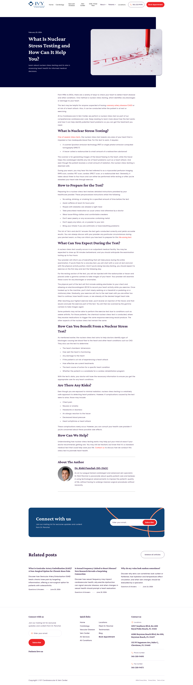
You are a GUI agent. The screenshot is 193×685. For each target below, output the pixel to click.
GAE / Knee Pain (93, 4)
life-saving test (125, 237)
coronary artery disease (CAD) (119, 105)
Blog (101, 633)
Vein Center (82, 4)
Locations (122, 5)
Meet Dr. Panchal (106, 626)
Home (51, 5)
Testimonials (104, 630)
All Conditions (86, 640)
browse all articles (153, 555)
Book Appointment (155, 5)
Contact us (100, 448)
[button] (103, 4)
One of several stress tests (69, 137)
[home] (37, 5)
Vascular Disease (71, 4)
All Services (85, 637)
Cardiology (60, 5)
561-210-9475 (137, 667)
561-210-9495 (137, 656)
